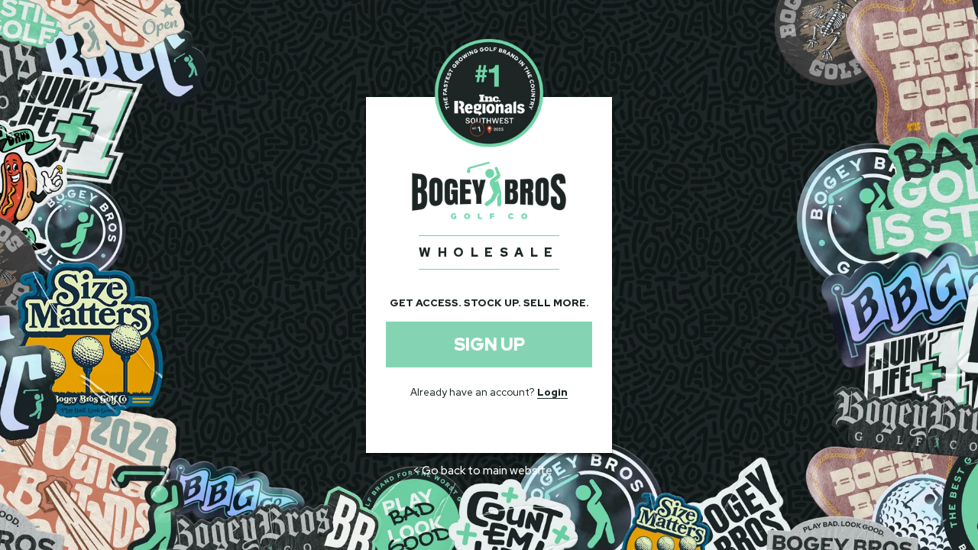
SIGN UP (489, 344)
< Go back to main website (482, 470)
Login (552, 392)
